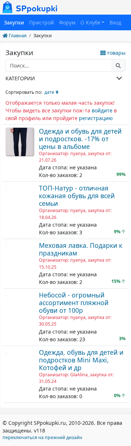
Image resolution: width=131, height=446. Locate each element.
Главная (17, 35)
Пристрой (41, 22)
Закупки (14, 22)
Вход (115, 22)
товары (116, 52)
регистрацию (96, 118)
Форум (67, 22)
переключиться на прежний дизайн (42, 437)
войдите (102, 110)
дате (49, 92)
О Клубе (90, 22)
